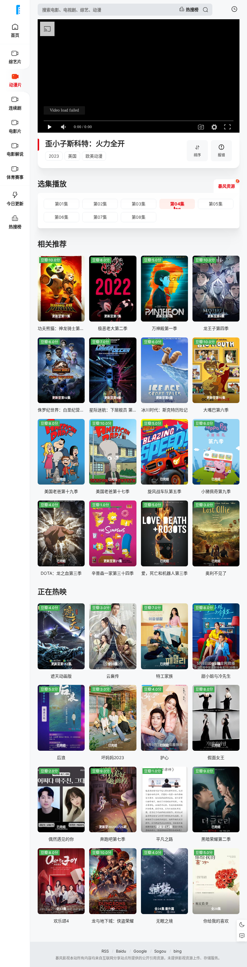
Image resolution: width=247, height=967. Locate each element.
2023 (54, 156)
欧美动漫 (94, 156)
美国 (72, 156)
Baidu (121, 951)
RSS (105, 951)
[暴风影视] (15, 9)
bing (178, 951)
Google (140, 951)
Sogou (160, 951)
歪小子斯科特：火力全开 (85, 143)
